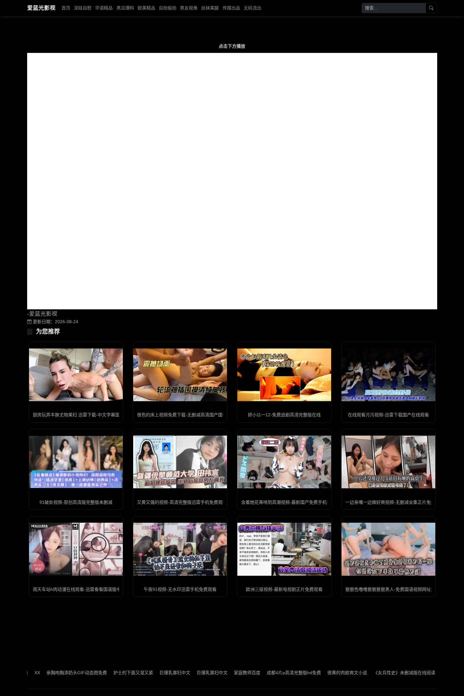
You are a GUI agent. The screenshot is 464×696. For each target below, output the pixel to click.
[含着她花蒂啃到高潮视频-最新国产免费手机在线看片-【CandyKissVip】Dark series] (284, 462)
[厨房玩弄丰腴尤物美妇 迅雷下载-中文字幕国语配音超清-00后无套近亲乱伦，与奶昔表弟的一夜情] (76, 374)
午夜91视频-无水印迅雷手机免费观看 (180, 589)
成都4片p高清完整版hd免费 (274, 672)
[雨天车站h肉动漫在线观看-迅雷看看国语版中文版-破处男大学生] (76, 549)
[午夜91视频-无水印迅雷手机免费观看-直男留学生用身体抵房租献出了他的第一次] (180, 549)
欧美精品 (146, 7)
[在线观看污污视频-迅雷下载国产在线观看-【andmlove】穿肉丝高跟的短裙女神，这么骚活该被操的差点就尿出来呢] (388, 374)
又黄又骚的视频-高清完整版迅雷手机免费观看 (182, 502)
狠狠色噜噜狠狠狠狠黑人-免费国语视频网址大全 (392, 589)
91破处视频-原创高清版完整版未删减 (75, 502)
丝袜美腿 (210, 7)
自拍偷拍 (167, 7)
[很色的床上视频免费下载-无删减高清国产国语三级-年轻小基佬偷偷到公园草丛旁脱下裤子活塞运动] (180, 374)
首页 (66, 7)
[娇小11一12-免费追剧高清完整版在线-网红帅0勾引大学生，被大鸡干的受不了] (284, 374)
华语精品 (104, 7)
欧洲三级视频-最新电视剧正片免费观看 (284, 589)
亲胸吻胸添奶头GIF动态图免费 (57, 672)
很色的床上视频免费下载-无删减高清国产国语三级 (186, 414)
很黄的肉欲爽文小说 (328, 672)
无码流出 (252, 7)
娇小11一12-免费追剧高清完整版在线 (284, 414)
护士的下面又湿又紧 (114, 672)
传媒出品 (231, 7)
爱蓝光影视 (41, 8)
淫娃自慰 (83, 7)
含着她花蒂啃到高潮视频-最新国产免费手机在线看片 (292, 502)
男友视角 (189, 7)
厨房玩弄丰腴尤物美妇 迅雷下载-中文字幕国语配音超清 (87, 414)
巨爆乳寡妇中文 (155, 672)
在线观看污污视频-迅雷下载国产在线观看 (388, 414)
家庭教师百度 (228, 672)
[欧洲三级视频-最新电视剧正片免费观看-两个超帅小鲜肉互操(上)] (284, 549)
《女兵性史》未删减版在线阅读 (385, 672)
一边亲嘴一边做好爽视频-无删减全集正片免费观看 (394, 502)
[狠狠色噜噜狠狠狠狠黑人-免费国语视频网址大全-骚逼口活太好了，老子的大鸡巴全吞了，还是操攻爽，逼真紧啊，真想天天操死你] (388, 549)
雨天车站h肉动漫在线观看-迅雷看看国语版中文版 (81, 589)
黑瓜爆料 (125, 7)
